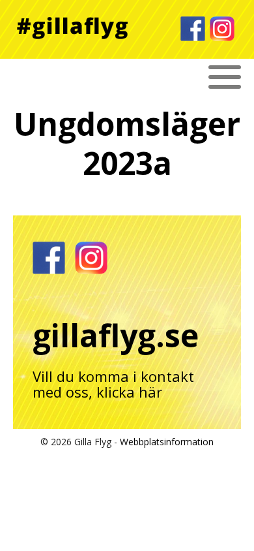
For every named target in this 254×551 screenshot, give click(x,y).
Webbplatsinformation (167, 441)
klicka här (129, 391)
